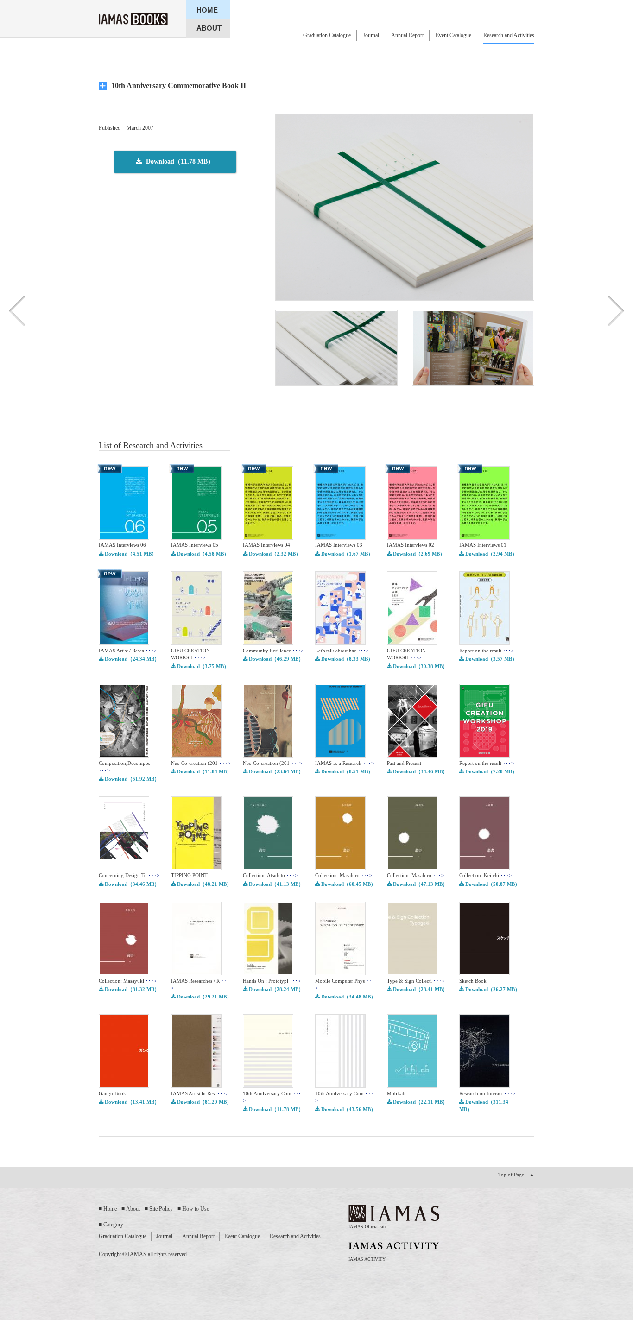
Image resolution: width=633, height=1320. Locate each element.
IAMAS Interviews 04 (266, 545)
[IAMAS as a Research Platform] (340, 755)
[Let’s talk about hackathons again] (340, 643)
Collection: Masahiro (343, 875)
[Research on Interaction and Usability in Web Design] (484, 1086)
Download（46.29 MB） (275, 659)
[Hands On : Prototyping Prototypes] (268, 973)
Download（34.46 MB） (420, 771)
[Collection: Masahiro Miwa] (412, 868)
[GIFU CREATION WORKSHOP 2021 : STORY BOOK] (412, 643)
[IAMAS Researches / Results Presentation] (196, 973)
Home (110, 1209)
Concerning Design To (129, 875)
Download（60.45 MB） (348, 884)
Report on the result (486, 650)
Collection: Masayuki (128, 981)
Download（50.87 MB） (492, 884)
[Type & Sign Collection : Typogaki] (412, 973)
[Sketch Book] (484, 973)
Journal (371, 35)
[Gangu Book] (124, 1086)
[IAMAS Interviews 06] (124, 538)
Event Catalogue (453, 35)
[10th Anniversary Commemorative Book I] (340, 1086)
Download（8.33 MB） (346, 659)
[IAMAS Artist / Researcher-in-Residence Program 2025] (124, 643)
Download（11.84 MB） (204, 771)
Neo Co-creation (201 (200, 763)
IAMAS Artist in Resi (199, 1093)
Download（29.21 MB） (204, 996)
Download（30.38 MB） (420, 666)
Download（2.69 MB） (418, 553)
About (133, 1209)
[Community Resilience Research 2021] (268, 643)
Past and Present (404, 763)
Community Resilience (273, 650)
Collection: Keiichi (485, 875)
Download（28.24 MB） (275, 989)
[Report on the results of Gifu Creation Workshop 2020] (484, 643)
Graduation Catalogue (327, 35)
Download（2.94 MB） (490, 553)
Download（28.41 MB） (420, 989)
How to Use (195, 1209)
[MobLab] (412, 1086)
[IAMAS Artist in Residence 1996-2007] (196, 1086)
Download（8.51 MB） (346, 771)
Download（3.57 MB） (490, 659)
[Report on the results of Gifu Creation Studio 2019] (484, 755)
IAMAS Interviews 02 (410, 545)
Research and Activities (508, 35)
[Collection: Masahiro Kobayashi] (340, 868)
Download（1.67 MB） (346, 553)
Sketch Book (473, 981)
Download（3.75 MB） (202, 666)
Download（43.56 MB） (348, 1109)
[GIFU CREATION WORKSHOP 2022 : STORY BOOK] (196, 643)
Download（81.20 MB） (204, 1102)
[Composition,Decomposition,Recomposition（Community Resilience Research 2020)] (124, 755)
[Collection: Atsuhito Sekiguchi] (268, 868)
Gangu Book (112, 1093)
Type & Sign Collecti (415, 981)
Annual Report (407, 35)
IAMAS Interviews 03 (338, 545)
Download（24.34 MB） (131, 659)
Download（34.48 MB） (348, 996)
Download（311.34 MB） (483, 1105)
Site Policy (161, 1209)
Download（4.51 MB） (130, 553)
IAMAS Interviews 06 (122, 545)
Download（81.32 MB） (131, 989)
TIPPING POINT (189, 875)
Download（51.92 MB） (131, 779)
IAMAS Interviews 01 (482, 545)
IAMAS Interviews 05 (194, 545)
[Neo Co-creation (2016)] (268, 755)
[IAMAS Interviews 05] (196, 538)
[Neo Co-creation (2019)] (196, 755)
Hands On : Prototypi (272, 981)
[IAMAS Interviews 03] (340, 538)
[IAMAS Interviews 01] (484, 538)
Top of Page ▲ (516, 1174)
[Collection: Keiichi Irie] (484, 868)
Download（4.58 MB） (202, 553)
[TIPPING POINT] (196, 868)
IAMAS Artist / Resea (128, 650)
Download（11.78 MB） (275, 1109)
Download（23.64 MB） (275, 771)
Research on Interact (487, 1093)
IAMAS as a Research (344, 763)
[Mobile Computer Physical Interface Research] (340, 973)
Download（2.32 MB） (274, 553)
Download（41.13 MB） (275, 884)
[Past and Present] (412, 755)
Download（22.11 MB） (420, 1102)
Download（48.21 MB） (204, 884)
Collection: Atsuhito (270, 875)
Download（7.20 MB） (490, 771)
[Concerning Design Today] (124, 868)
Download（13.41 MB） (131, 1102)
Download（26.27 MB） (492, 989)
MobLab (396, 1093)
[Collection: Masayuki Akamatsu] (124, 973)
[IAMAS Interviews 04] (268, 538)
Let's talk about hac (342, 650)
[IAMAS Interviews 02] (412, 538)
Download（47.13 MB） (420, 884)
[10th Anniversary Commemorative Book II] (268, 1086)
